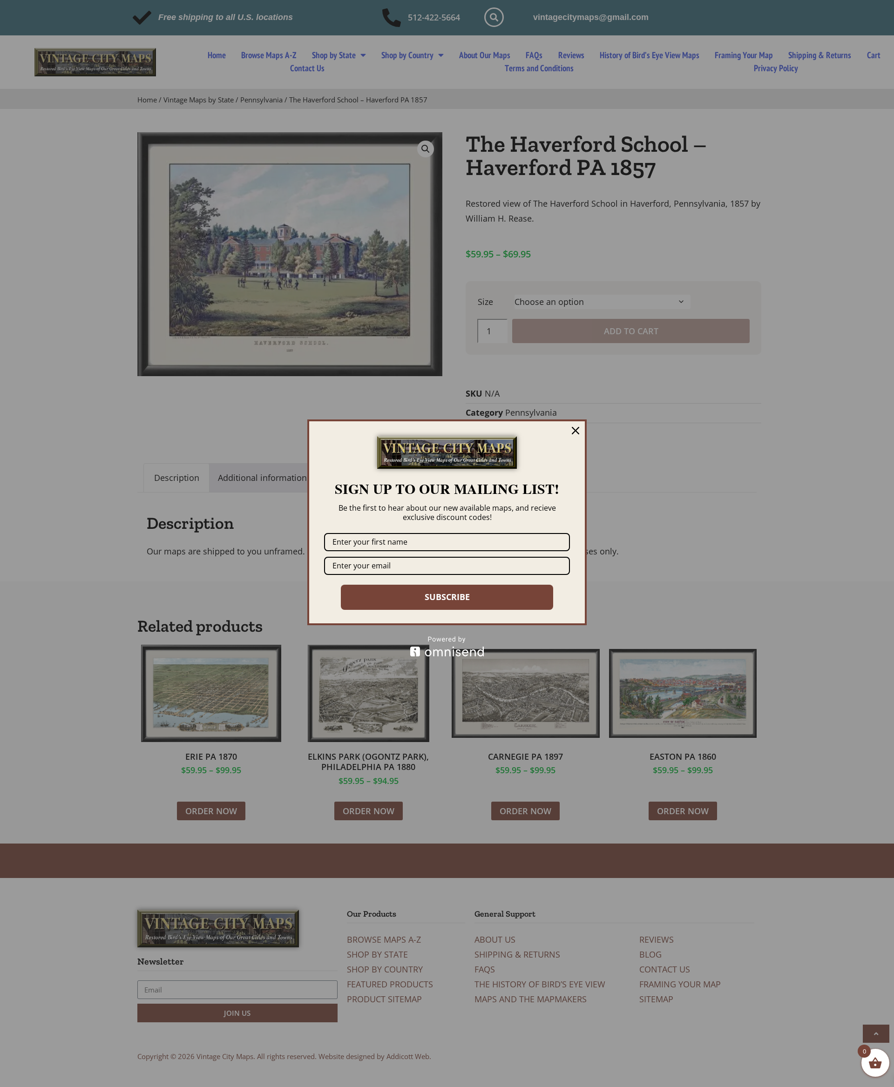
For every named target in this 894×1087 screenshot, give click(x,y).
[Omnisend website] (447, 646)
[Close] (575, 430)
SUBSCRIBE (447, 596)
